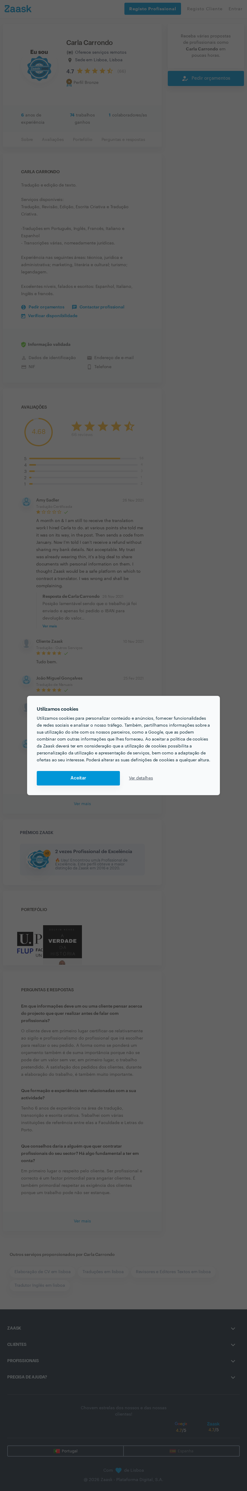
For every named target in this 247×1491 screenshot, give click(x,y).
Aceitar (78, 778)
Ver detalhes (141, 778)
